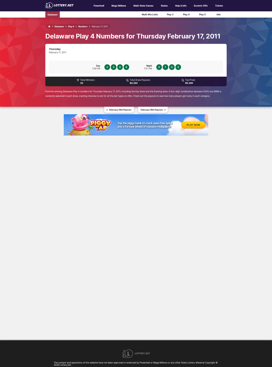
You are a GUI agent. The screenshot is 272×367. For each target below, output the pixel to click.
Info (219, 14)
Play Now (193, 124)
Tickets (219, 5)
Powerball (99, 5)
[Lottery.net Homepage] (49, 27)
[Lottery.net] (59, 7)
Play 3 (170, 14)
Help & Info (180, 5)
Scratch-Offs (201, 5)
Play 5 (202, 14)
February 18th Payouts (152, 109)
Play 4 (186, 14)
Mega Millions (118, 5)
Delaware (53, 14)
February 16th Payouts (120, 109)
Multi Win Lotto (150, 14)
